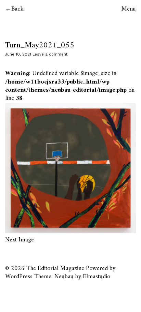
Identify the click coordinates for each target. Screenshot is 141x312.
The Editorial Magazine (55, 268)
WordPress (19, 276)
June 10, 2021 (18, 54)
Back (17, 9)
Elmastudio (96, 276)
